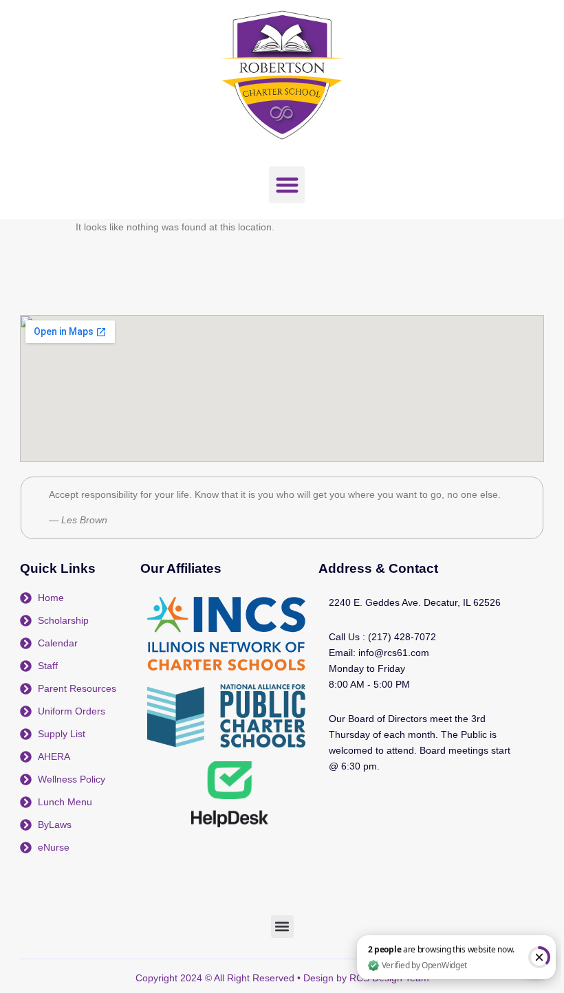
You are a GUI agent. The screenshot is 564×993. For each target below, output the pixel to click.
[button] (287, 184)
